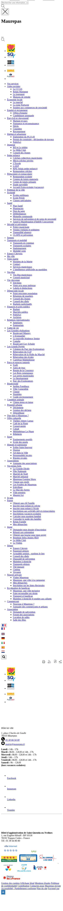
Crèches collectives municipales (27, 158)
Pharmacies (18, 208)
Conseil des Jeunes (21, 152)
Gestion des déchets (22, 410)
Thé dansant (18, 567)
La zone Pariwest (21, 105)
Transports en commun (23, 243)
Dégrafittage (18, 413)
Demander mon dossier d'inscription (29, 529)
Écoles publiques (21, 195)
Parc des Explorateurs (23, 381)
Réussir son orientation (23, 532)
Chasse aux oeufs (21, 482)
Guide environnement (23, 397)
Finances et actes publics (18, 306)
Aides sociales (13, 86)
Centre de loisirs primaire (24, 182)
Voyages (17, 572)
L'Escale (17, 163)
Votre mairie (12, 259)
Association (12, 609)
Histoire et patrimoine (17, 444)
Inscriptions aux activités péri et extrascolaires (34, 511)
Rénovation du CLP (22, 352)
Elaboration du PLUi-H (24, 137)
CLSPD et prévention (23, 235)
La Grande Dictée (21, 468)
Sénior (10, 545)
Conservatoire (19, 426)
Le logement (18, 94)
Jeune (9, 527)
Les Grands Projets (16, 346)
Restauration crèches (22, 171)
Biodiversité (12, 383)
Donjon (16, 450)
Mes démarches (20, 524)
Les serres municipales (23, 375)
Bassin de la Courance (23, 370)
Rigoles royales (20, 458)
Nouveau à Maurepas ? (23, 604)
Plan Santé (18, 206)
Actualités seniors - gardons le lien (29, 553)
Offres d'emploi (20, 113)
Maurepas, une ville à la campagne (29, 580)
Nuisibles (17, 394)
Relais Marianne (20, 91)
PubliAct (17, 142)
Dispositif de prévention (24, 559)
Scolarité (11, 192)
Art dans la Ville (20, 452)
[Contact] (10, 70)
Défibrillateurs (19, 214)
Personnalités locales (22, 455)
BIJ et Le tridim (20, 147)
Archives (17, 317)
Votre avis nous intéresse (24, 285)
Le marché (18, 102)
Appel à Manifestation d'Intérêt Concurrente (33, 221)
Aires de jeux (19, 367)
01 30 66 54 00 (12, 740)
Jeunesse (11, 145)
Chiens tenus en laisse (23, 402)
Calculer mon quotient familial (27, 516)
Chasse (16, 391)
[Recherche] (3, 40)
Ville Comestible (20, 389)
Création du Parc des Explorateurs (28, 349)
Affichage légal (27, 883)
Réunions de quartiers (23, 296)
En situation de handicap (18, 588)
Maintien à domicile (22, 561)
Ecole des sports (20, 442)
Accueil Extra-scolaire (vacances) (28, 187)
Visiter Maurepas (21, 577)
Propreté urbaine (14, 405)
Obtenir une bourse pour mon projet (29, 535)
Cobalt (16, 429)
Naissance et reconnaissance (26, 123)
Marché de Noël (20, 474)
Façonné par (53, 888)
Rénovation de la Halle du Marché (29, 354)
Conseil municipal (21, 277)
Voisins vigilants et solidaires (26, 229)
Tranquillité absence (22, 232)
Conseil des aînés (21, 301)
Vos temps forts (14, 466)
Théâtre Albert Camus (23, 421)
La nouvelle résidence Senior (26, 338)
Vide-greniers (19, 492)
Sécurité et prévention (17, 224)
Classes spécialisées (22, 200)
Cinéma (16, 569)
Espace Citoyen (20, 548)
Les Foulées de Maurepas (24, 484)
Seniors (10, 237)
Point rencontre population (25, 293)
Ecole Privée (19, 198)
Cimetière (17, 129)
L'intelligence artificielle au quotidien (30, 269)
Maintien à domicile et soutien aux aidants (32, 598)
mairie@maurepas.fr (15, 744)
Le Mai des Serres (21, 490)
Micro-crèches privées (23, 160)
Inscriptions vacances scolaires (27, 514)
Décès (16, 126)
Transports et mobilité (17, 240)
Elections (17, 283)
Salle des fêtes (19, 620)
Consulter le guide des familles (27, 519)
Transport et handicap (23, 596)
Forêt (15, 365)
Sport (9, 437)
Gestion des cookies (10, 883)
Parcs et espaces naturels (18, 362)
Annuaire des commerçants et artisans (30, 606)
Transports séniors (21, 564)
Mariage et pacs (20, 121)
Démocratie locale (15, 291)
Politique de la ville (16, 190)
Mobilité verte (19, 251)
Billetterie (17, 434)
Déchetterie (18, 407)
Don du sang (19, 211)
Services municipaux (22, 267)
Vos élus (11, 272)
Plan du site (42, 888)
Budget (16, 309)
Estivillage (18, 487)
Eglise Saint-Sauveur (22, 447)
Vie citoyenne (13, 280)
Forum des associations (23, 614)
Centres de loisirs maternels (25, 179)
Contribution (23, 886)
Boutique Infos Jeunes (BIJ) (26, 537)
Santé (9, 203)
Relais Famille (19, 521)
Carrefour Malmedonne (24, 360)
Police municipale (21, 227)
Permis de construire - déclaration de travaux (33, 139)
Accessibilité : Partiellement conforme (18, 888)
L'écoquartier (19, 336)
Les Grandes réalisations (18, 330)
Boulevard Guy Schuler (24, 344)
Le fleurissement (20, 378)
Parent (10, 500)
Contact (16, 264)
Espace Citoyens (14, 253)
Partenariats (18, 325)
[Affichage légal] (10, 78)
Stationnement (19, 248)
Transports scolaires (22, 245)
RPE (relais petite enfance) (25, 168)
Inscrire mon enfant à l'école (26, 508)
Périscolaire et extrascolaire (19, 174)
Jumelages (17, 322)
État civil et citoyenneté (18, 118)
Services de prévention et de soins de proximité (34, 219)
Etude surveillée (20, 184)
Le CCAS (17, 89)
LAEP (16, 166)
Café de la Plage (20, 423)
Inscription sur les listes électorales (29, 585)
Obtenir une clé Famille (24, 503)
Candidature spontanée (23, 115)
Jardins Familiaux (21, 386)
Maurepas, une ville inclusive (26, 590)
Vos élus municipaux (22, 275)
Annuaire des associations (25, 463)
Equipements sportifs (22, 439)
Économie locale (14, 99)
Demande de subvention (24, 612)
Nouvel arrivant (14, 575)
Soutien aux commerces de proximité (30, 107)
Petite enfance (13, 155)
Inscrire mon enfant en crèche (26, 506)
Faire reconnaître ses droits (25, 593)
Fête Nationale (19, 471)
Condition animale (15, 399)
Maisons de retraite (21, 97)
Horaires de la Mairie (22, 261)
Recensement (19, 131)
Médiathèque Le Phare (23, 431)
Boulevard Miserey (22, 333)
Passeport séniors (21, 551)
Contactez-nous (37, 886)
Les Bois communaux (23, 373)
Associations (13, 460)
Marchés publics (20, 312)
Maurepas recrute (53, 886)
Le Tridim (17, 543)
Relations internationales (18, 320)
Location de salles (21, 617)
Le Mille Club (19, 150)
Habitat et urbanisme (16, 134)
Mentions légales (42, 883)
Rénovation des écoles (23, 357)
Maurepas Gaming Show (24, 479)
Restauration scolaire (22, 176)
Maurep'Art (18, 495)
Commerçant (13, 601)
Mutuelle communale (22, 216)
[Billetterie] (10, 65)
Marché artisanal (20, 476)
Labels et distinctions (22, 288)
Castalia (16, 341)
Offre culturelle (14, 418)
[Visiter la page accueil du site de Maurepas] (22, 33)
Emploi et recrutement (17, 110)
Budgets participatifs (22, 304)
